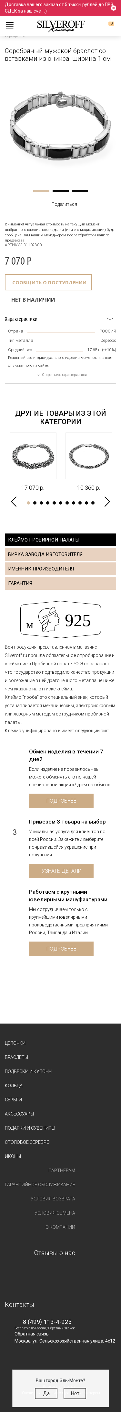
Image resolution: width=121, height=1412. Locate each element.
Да (46, 1393)
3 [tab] (80, 191)
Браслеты (16, 1057)
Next (107, 501)
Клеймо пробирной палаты (43, 540)
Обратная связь (32, 1333)
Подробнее (61, 801)
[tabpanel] (60, 125)
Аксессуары (19, 1113)
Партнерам (61, 1170)
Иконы (13, 1156)
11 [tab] (93, 503)
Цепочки (15, 1043)
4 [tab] (47, 503)
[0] (106, 26)
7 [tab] (67, 503)
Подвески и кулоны (28, 1071)
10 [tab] (86, 503)
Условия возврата (53, 1198)
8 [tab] (73, 503)
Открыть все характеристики (64, 375)
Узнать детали (61, 871)
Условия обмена (55, 1213)
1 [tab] (41, 191)
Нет (75, 1393)
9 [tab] (80, 503)
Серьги (13, 1099)
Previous (13, 501)
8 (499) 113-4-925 (47, 1321)
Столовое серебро (27, 1142)
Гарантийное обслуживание (40, 1184)
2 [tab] (61, 191)
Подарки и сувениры (30, 1128)
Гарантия (20, 583)
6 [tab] (60, 503)
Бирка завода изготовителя (45, 554)
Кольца (14, 1085)
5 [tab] (54, 503)
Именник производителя (41, 569)
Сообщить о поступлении (49, 282)
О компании (60, 1227)
